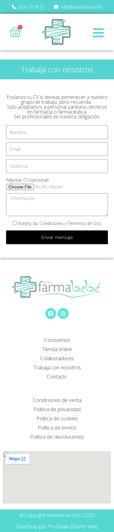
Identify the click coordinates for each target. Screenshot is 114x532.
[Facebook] (50, 313)
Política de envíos (57, 427)
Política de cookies (57, 418)
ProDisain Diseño (67, 526)
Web (93, 526)
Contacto (57, 376)
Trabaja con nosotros (57, 367)
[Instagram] (63, 313)
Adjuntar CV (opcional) (27, 180)
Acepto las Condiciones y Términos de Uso (59, 223)
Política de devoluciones (57, 436)
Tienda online (57, 349)
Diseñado (27, 526)
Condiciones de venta (57, 400)
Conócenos (57, 339)
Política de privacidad (57, 409)
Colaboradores (57, 358)
